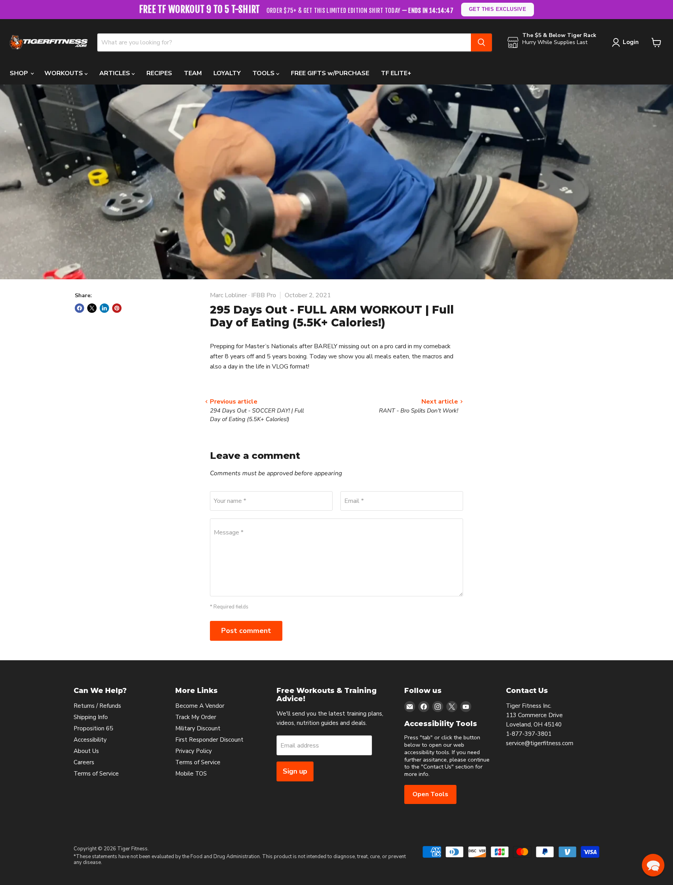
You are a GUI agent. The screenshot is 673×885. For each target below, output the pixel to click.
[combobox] (284, 42)
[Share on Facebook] (79, 308)
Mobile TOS (191, 773)
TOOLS (264, 73)
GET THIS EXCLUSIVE (497, 9)
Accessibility (90, 740)
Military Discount (197, 728)
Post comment (246, 630)
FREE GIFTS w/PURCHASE (330, 73)
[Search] (481, 42)
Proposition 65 (93, 728)
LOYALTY (227, 73)
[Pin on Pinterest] (117, 308)
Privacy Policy (193, 751)
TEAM (193, 73)
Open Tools (430, 794)
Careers (84, 762)
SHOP (20, 73)
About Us (86, 751)
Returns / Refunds (97, 706)
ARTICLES (115, 73)
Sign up (295, 771)
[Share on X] (92, 308)
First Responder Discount (209, 740)
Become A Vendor (199, 706)
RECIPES (159, 73)
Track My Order (195, 717)
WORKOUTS (64, 73)
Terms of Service (96, 773)
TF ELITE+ (396, 73)
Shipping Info (91, 717)
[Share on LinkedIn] (104, 308)
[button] (653, 865)
